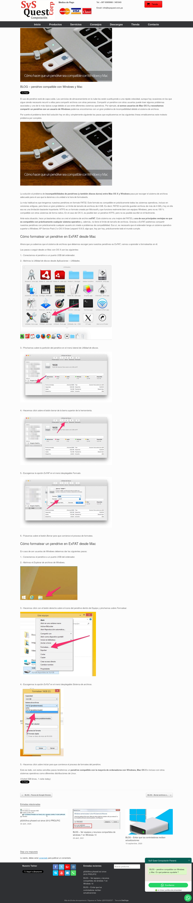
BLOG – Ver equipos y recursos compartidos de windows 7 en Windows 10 (96, 881)
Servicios (76, 24)
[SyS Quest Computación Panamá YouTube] (61, 873)
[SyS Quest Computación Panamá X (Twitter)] (61, 867)
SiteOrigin (125, 900)
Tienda (135, 24)
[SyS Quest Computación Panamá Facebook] (55, 867)
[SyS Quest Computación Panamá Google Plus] (67, 867)
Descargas (116, 24)
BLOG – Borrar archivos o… (159, 795)
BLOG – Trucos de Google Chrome (36, 795)
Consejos (95, 24)
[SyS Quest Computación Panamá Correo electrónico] (67, 873)
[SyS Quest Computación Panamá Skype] (55, 873)
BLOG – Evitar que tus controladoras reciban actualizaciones (92, 890)
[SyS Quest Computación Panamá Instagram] (73, 867)
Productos (55, 24)
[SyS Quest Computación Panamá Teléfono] (73, 873)
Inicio (37, 24)
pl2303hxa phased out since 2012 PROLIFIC (94, 873)
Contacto (153, 24)
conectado (43, 858)
